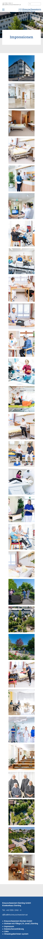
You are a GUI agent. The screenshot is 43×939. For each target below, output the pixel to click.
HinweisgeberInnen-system (16, 934)
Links (6, 931)
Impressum (9, 926)
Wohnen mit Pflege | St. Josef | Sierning (21, 924)
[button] (21, 80)
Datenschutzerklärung (14, 929)
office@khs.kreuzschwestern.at (11, 4)
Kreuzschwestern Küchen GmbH (18, 921)
